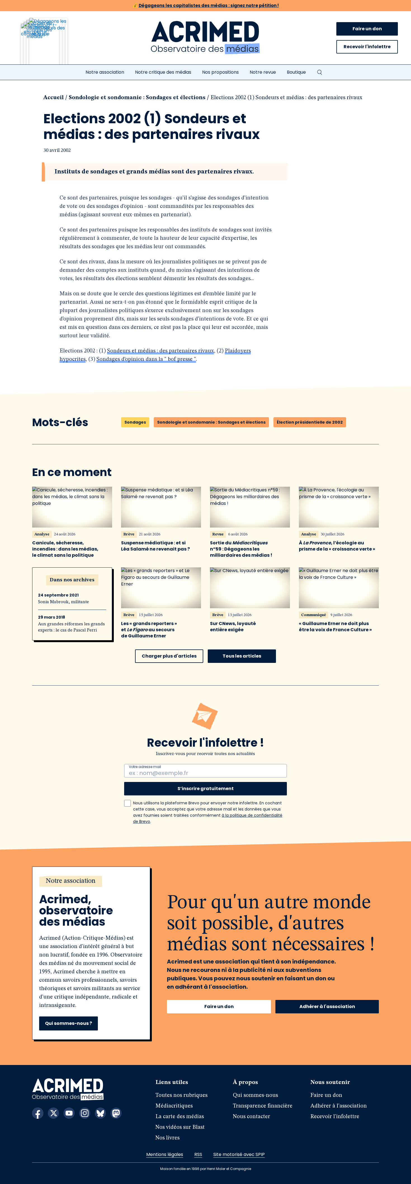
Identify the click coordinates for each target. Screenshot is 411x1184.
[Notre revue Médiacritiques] (51, 44)
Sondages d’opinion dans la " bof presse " (146, 359)
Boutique (296, 72)
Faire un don (367, 28)
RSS (198, 1154)
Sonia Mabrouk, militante (63, 602)
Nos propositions (220, 72)
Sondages (135, 422)
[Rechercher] (319, 72)
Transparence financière (262, 1106)
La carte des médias (179, 1117)
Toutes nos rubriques (181, 1095)
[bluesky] (100, 1113)
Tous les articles (242, 656)
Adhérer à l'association (327, 1006)
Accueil (53, 98)
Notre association (105, 72)
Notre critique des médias (163, 72)
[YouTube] (69, 1113)
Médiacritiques (174, 1106)
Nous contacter (251, 1117)
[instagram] (84, 1113)
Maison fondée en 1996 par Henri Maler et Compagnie (205, 1168)
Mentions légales (164, 1154)
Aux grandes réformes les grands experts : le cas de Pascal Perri (71, 627)
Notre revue (263, 72)
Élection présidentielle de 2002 (310, 422)
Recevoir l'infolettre (367, 46)
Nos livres (167, 1138)
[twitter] (53, 1113)
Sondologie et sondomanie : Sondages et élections (137, 98)
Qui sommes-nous (255, 1095)
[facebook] (37, 1113)
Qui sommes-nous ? (68, 1023)
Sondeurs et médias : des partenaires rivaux (160, 351)
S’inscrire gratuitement (206, 788)
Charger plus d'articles (169, 656)
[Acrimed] (205, 38)
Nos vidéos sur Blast (180, 1127)
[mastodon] (116, 1113)
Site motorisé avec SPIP (239, 1154)
